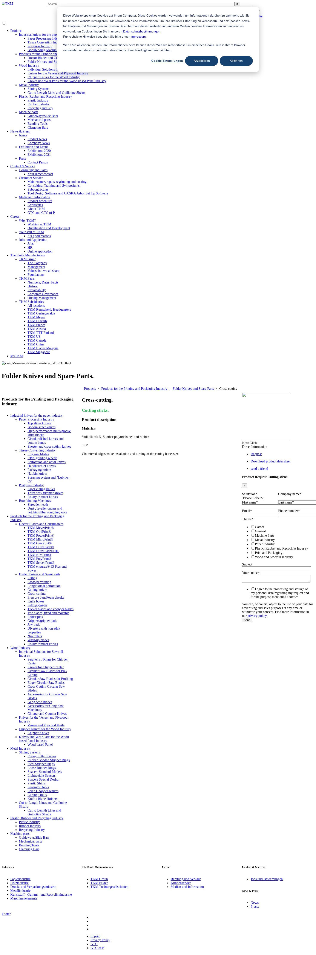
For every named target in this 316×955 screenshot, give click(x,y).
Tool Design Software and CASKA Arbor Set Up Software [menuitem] (68, 193)
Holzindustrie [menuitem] (19, 883)
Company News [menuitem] (39, 143)
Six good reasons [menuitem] (39, 236)
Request (256, 454)
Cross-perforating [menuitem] (39, 582)
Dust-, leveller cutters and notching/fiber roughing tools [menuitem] (47, 510)
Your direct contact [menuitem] (40, 174)
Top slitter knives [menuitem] (39, 423)
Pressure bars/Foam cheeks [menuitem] (46, 597)
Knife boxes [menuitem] (36, 601)
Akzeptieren (202, 60)
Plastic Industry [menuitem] (38, 100)
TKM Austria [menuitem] (37, 329)
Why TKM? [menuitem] (27, 220)
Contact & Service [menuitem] (22, 166)
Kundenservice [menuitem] (181, 883)
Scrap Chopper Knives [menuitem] (43, 791)
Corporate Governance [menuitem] (43, 294)
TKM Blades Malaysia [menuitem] (43, 348)
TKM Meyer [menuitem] (36, 317)
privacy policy (257, 616)
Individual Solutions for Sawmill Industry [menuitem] (56, 69)
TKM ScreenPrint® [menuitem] (41, 562)
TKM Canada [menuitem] (37, 340)
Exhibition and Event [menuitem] (33, 147)
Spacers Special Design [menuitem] (43, 779)
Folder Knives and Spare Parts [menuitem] (48, 61)
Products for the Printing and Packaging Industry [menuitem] (52, 54)
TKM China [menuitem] (36, 344)
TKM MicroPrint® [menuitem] (40, 539)
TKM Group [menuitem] (27, 259)
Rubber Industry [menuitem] (39, 104)
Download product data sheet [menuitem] (270, 461)
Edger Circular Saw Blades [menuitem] (46, 682)
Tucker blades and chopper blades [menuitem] (51, 609)
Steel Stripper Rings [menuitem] (41, 764)
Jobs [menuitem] (31, 243)
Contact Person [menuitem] (38, 162)
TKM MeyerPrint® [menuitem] (41, 528)
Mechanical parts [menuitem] (39, 120)
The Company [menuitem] (37, 263)
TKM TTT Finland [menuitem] (41, 332)
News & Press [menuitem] (20, 131)
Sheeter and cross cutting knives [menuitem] (49, 446)
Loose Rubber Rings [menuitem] (42, 768)
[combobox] (140, 4)
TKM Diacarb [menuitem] (37, 321)
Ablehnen (236, 60)
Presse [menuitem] (255, 906)
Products (90, 388)
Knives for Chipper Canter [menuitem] (46, 667)
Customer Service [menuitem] (31, 178)
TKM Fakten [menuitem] (99, 883)
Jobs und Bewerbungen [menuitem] (267, 879)
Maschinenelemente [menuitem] (23, 898)
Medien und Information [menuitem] (187, 887)
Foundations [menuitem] (36, 274)
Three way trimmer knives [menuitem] (45, 493)
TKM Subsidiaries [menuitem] (31, 301)
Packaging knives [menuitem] (39, 469)
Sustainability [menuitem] (37, 290)
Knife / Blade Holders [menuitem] (42, 799)
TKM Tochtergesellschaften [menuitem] (109, 887)
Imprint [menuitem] (95, 936)
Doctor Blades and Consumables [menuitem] (50, 58)
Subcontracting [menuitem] (38, 189)
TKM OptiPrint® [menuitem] (39, 531)
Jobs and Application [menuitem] (33, 240)
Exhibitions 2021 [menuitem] (39, 154)
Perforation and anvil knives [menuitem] (47, 462)
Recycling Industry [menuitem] (40, 108)
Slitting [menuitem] (32, 578)
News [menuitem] (23, 135)
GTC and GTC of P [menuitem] (41, 212)
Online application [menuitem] (40, 251)
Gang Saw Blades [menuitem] (40, 702)
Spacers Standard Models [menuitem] (45, 771)
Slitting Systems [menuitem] (38, 89)
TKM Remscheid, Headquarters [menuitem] (49, 309)
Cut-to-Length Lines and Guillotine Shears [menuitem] (56, 92)
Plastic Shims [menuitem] (37, 783)
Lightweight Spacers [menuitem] (41, 775)
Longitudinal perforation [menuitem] (44, 586)
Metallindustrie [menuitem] (20, 890)
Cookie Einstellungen (167, 60)
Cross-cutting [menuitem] (37, 593)
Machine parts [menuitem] (28, 112)
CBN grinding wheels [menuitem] (42, 458)
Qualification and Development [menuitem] (49, 228)
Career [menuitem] (14, 216)
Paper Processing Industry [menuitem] (45, 38)
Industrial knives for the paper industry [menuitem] (45, 34)
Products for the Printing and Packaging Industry (134, 388)
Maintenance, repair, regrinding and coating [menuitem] (57, 181)
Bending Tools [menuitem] (38, 123)
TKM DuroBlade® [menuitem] (41, 547)
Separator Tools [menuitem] (38, 787)
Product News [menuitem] (37, 139)
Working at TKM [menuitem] (39, 224)
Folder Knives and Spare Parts (193, 388)
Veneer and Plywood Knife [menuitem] (46, 725)
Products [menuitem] (16, 30)
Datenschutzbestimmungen (141, 31)
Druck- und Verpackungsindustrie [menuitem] (33, 887)
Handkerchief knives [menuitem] (42, 466)
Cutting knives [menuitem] (37, 589)
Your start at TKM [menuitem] (31, 232)
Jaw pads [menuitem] (34, 624)
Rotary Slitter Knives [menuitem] (42, 756)
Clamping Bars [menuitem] (38, 127)
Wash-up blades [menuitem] (38, 640)
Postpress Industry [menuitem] (40, 46)
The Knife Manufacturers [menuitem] (27, 255)
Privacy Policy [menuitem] (100, 940)
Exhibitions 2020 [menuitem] (39, 150)
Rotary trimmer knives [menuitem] (43, 497)
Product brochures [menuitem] (40, 201)
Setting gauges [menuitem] (37, 605)
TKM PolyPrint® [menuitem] (39, 559)
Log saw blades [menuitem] (38, 454)
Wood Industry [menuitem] (29, 65)
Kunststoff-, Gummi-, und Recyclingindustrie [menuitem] (41, 894)
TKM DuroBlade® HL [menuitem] (43, 551)
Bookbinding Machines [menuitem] (43, 50)
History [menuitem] (33, 286)
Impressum (138, 36)
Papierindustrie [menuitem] (20, 879)
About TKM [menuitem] (36, 209)
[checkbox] (277, 542)
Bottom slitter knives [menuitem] (41, 427)
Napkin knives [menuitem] (37, 473)
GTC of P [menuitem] (97, 948)
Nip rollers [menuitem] (35, 636)
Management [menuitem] (36, 267)
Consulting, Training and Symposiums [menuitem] (54, 185)
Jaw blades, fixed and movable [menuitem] (48, 613)
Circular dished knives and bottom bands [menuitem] (46, 440)
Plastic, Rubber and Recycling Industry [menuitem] (45, 96)
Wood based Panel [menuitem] (40, 744)
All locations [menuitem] (36, 305)
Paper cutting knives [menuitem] (41, 489)
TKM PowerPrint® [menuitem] (41, 535)
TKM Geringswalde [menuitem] (41, 313)
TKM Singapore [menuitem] (39, 352)
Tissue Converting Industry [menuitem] (46, 42)
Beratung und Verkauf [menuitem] (186, 879)
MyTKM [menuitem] (16, 356)
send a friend (259, 468)
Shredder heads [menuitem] (38, 504)
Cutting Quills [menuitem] (37, 795)
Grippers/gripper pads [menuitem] (42, 620)
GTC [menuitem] (94, 944)
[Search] (237, 4)
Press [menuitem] (22, 158)
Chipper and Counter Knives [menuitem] (47, 713)
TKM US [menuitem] (34, 336)
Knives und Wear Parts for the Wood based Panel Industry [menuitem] (67, 81)
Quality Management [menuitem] (42, 298)
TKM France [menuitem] (36, 325)
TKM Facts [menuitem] (27, 278)
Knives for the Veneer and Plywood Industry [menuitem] (58, 73)
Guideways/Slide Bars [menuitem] (43, 116)
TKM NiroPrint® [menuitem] (39, 555)
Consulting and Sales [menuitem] (33, 170)
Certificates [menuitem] (35, 205)
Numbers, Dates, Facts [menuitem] (43, 282)
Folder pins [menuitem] (35, 617)
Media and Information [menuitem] (34, 197)
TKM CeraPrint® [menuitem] (40, 543)
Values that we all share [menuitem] (43, 271)
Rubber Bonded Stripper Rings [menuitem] (49, 760)
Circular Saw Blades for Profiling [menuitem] (50, 679)
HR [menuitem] (30, 247)
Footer (6, 914)
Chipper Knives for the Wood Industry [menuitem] (54, 77)
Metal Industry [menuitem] (29, 85)
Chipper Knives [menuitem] (38, 733)
